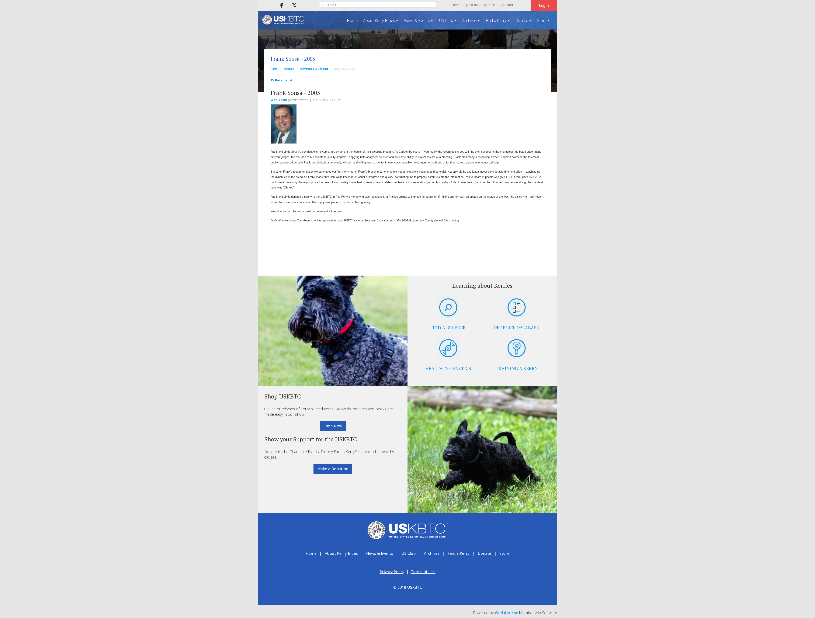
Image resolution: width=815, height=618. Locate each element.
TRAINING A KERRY (517, 368)
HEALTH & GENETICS (448, 368)
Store (504, 553)
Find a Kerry (458, 553)
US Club (408, 553)
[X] (294, 5)
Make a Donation (332, 468)
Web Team (279, 100)
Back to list (283, 80)
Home (456, 4)
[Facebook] (281, 5)
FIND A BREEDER (448, 327)
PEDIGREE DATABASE (516, 327)
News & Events (379, 553)
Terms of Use (423, 571)
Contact (506, 4)
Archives (289, 68)
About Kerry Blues (341, 553)
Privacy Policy (392, 571)
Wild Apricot (506, 612)
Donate (488, 4)
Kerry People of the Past (314, 68)
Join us (472, 4)
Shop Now (332, 425)
